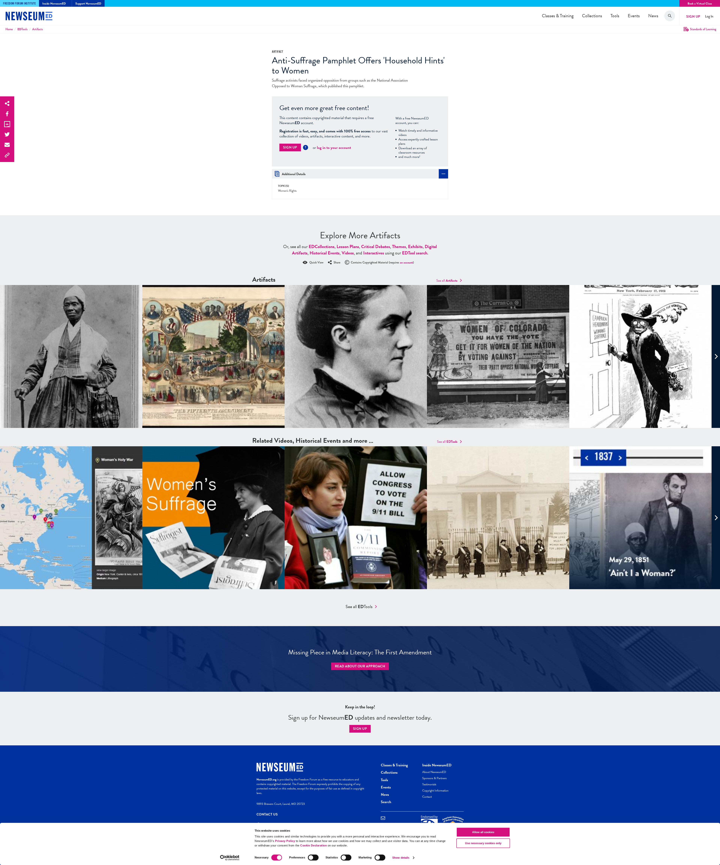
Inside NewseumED (437, 765)
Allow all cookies (483, 832)
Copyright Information (435, 790)
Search (386, 802)
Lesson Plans (348, 246)
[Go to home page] (29, 16)
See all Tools (359, 606)
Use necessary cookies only (483, 843)
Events (634, 15)
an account (406, 262)
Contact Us (267, 814)
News (653, 15)
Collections (592, 15)
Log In (709, 16)
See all (447, 280)
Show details (400, 857)
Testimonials (429, 784)
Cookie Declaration (313, 845)
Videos (348, 253)
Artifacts (37, 29)
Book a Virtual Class (700, 3)
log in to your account (334, 148)
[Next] (716, 356)
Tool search (414, 253)
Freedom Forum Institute (19, 4)
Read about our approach (360, 666)
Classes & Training (558, 15)
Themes (399, 246)
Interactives (373, 253)
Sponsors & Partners (434, 778)
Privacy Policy (285, 840)
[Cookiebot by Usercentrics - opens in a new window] (229, 857)
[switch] (313, 857)
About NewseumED (434, 772)
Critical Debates (375, 246)
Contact (427, 796)
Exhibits (415, 246)
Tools (614, 15)
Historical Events (325, 253)
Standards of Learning (703, 29)
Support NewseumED (88, 3)
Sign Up (693, 16)
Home (9, 29)
